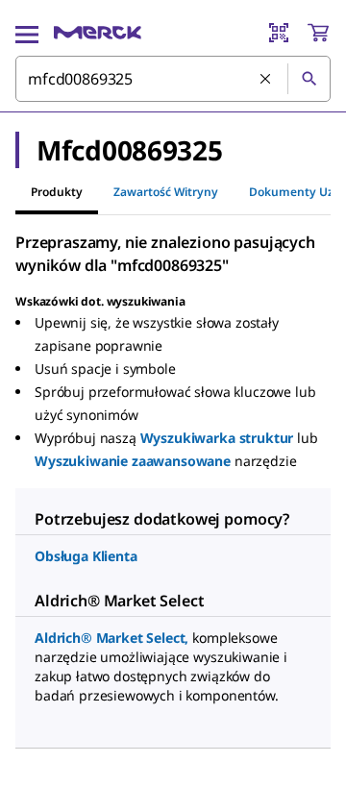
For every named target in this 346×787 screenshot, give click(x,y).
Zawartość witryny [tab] (165, 192)
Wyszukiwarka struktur (217, 438)
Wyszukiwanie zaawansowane (133, 461)
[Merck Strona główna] (97, 32)
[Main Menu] (26, 32)
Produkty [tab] (57, 192)
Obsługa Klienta (86, 556)
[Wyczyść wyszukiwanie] (266, 80)
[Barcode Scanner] (278, 32)
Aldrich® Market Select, (111, 637)
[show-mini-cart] (318, 32)
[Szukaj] (308, 78)
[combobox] (173, 78)
